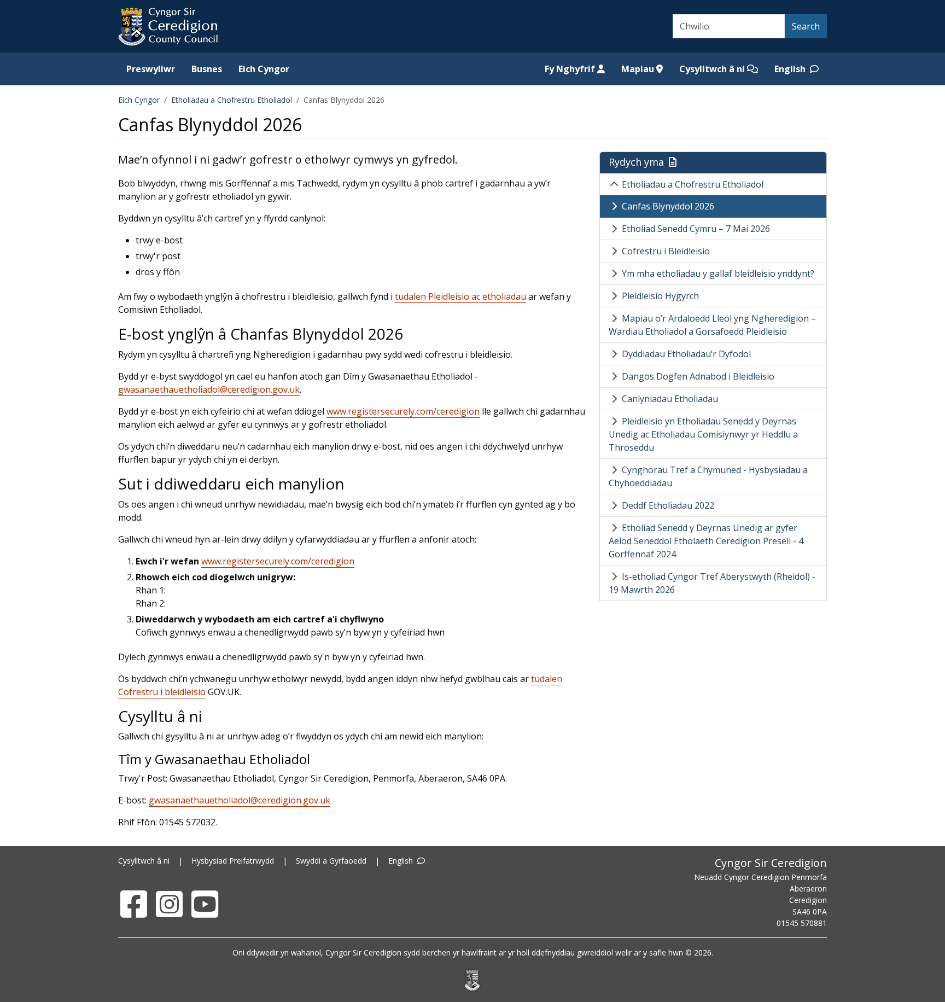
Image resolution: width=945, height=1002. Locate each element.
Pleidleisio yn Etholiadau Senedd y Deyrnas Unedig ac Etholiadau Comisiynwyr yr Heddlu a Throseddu (703, 434)
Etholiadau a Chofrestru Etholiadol (231, 100)
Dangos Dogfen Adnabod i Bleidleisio (698, 376)
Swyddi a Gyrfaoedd (331, 860)
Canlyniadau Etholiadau (670, 399)
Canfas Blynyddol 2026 (668, 206)
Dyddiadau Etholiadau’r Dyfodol (686, 354)
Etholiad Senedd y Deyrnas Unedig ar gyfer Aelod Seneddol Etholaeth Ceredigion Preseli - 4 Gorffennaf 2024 (706, 541)
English (791, 69)
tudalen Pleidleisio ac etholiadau (460, 296)
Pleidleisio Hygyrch (660, 296)
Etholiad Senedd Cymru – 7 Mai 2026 (696, 229)
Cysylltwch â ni (713, 69)
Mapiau (638, 69)
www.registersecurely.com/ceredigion (403, 411)
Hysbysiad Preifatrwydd (232, 860)
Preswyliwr (150, 69)
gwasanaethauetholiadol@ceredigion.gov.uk (209, 389)
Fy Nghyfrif (571, 69)
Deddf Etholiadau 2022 (668, 505)
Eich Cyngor (263, 69)
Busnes (206, 69)
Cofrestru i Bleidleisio (666, 251)
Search (806, 26)
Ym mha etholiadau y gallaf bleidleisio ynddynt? (718, 273)
